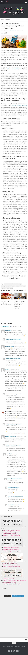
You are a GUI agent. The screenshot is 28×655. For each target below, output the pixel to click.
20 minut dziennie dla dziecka (10, 284)
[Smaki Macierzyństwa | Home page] (14, 11)
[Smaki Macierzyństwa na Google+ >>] (11, 651)
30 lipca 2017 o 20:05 (12, 480)
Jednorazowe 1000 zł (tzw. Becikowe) (12, 530)
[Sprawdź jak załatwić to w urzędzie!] (12, 526)
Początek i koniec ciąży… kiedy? (10, 564)
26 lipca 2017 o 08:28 (11, 446)
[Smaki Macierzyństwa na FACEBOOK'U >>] (9, 651)
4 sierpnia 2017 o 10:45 (14, 506)
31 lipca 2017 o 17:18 (13, 497)
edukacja (19, 284)
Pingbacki (18, 326)
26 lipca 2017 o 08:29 (11, 425)
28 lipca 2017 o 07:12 (16, 330)
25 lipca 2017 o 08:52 (21, 436)
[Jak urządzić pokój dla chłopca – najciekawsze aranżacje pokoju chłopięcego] (20, 296)
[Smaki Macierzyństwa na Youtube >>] (17, 651)
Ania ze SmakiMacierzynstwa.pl (13, 339)
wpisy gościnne (5, 19)
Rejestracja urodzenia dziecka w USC (11, 535)
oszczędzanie (23, 286)
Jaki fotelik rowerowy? (8, 578)
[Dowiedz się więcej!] (12, 561)
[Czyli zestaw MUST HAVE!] (12, 577)
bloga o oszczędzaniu (14, 68)
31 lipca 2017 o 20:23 (11, 395)
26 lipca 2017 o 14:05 (12, 455)
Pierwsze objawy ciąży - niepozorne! (11, 566)
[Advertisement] (14, 318)
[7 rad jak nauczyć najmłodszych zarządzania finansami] (7, 296)
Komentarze (7, 326)
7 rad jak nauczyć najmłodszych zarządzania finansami (6, 303)
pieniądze (3, 288)
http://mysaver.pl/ (21, 432)
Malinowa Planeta (9, 346)
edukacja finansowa (5, 286)
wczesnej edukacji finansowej (19, 105)
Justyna (7, 369)
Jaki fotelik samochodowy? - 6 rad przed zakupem (14, 580)
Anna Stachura (12, 30)
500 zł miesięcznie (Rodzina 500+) (11, 533)
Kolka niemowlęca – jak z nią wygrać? (11, 551)
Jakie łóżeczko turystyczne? (9, 582)
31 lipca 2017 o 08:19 (13, 489)
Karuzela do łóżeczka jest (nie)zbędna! (12, 583)
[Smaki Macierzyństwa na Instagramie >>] (19, 651)
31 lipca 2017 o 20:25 (11, 341)
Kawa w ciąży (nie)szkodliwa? (10, 563)
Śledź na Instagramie (18, 595)
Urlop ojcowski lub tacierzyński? (10, 532)
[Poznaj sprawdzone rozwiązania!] (12, 545)
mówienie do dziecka (15, 286)
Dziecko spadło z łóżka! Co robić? (11, 547)
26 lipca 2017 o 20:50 (19, 346)
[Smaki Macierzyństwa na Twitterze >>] (14, 651)
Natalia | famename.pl (10, 436)
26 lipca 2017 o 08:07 (17, 411)
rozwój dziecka (10, 288)
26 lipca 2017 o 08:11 (14, 369)
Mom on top (8, 330)
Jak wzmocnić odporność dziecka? (11, 549)
